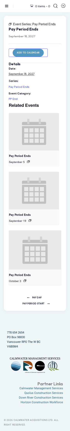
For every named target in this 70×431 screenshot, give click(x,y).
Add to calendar (28, 52)
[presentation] (34, 132)
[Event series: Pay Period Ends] (28, 161)
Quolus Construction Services (43, 393)
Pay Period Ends (19, 87)
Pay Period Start (34, 303)
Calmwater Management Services (41, 388)
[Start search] (55, 6)
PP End (13, 99)
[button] (64, 420)
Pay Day (37, 297)
